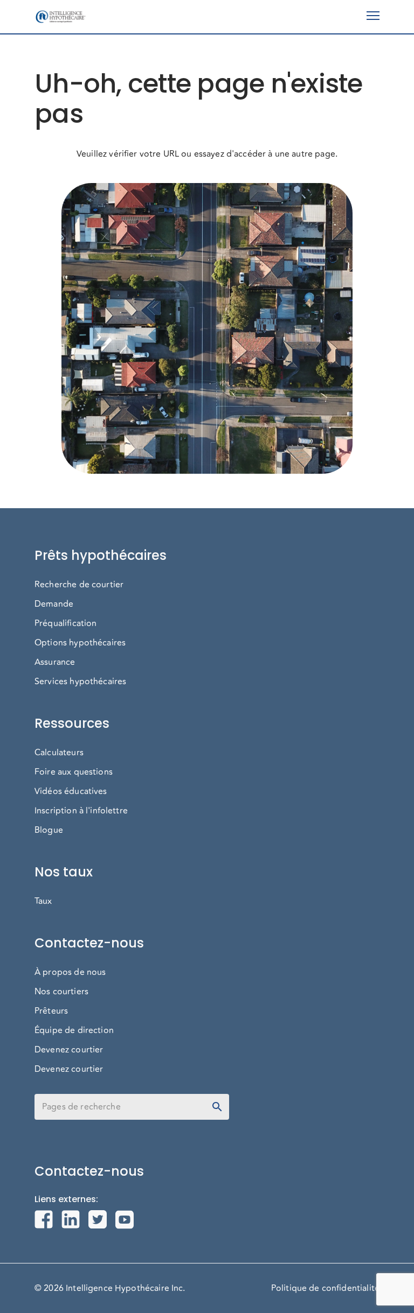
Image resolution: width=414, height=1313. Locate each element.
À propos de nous (70, 972)
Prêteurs (51, 1011)
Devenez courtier (68, 1049)
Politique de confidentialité (325, 1288)
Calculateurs (59, 752)
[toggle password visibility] (217, 1107)
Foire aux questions (73, 772)
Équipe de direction (74, 1030)
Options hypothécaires (80, 642)
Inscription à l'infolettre (81, 810)
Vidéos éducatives (70, 791)
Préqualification (65, 623)
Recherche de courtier (78, 584)
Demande (53, 604)
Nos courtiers (61, 991)
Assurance (54, 662)
